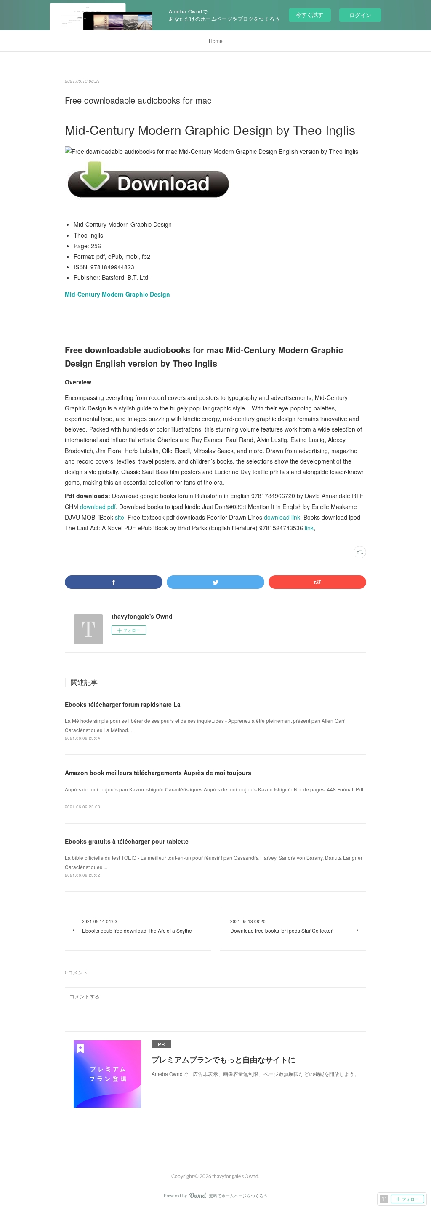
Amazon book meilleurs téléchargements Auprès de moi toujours (158, 772)
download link (282, 517)
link (309, 527)
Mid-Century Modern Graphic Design (117, 294)
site (119, 517)
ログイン (360, 15)
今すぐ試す (309, 15)
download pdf (98, 506)
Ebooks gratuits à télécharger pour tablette (127, 841)
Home (216, 40)
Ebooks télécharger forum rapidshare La (123, 704)
